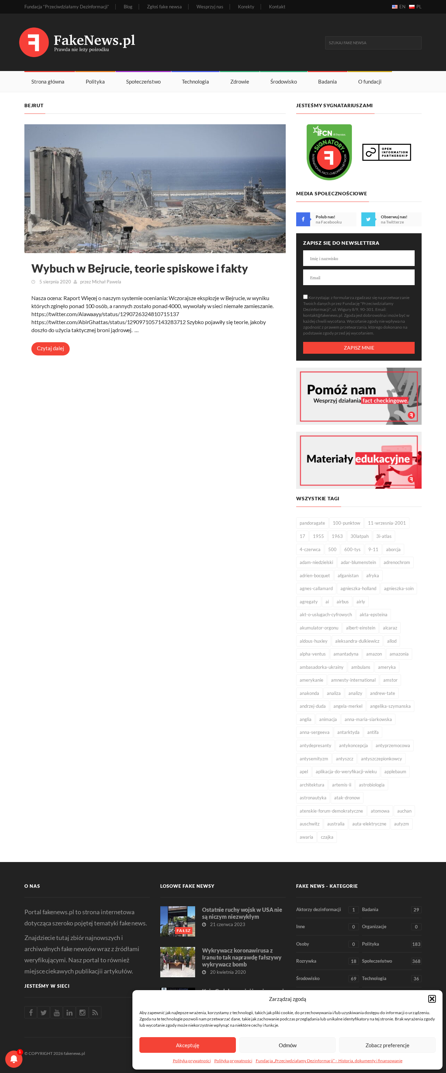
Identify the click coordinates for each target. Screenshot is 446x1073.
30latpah (360, 536)
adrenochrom (397, 562)
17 (302, 536)
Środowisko (283, 81)
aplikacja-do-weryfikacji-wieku (346, 771)
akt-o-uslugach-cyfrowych (326, 614)
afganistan (348, 575)
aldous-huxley (314, 641)
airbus (343, 601)
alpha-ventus (313, 654)
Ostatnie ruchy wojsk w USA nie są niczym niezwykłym (242, 913)
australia (336, 824)
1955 (318, 536)
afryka (372, 575)
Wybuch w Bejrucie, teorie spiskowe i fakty (139, 268)
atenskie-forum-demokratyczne (331, 811)
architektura (312, 785)
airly (360, 601)
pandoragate (312, 523)
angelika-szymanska (390, 706)
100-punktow (346, 523)
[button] (432, 998)
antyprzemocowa (393, 745)
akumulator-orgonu (319, 628)
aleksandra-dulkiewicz (357, 641)
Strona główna (47, 81)
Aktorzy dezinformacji (325, 910)
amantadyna (346, 654)
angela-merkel (347, 706)
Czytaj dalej (50, 348)
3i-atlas (384, 536)
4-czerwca (310, 549)
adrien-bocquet (315, 575)
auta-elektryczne (369, 824)
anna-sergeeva (315, 732)
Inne (325, 927)
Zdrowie (239, 81)
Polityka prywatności (192, 1060)
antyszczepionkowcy (381, 758)
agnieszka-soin (399, 588)
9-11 (373, 549)
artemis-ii (341, 785)
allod (392, 641)
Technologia (195, 81)
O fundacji (370, 81)
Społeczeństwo (143, 81)
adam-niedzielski (316, 562)
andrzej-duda (313, 706)
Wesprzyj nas (210, 6)
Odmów (288, 1045)
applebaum (395, 771)
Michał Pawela (106, 281)
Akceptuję (187, 1045)
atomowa (380, 811)
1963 (337, 536)
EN (402, 6)
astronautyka (313, 797)
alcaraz (390, 628)
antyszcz (344, 758)
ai (327, 601)
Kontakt (277, 6)
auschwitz (310, 824)
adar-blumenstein (358, 562)
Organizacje (390, 927)
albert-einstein (360, 628)
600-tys (352, 549)
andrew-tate (382, 693)
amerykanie (311, 680)
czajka (327, 837)
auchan (404, 811)
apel (304, 771)
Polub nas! (325, 216)
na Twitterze (392, 222)
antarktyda (348, 732)
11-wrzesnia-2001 (387, 523)
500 (332, 549)
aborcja (393, 549)
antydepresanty (315, 745)
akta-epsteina (373, 614)
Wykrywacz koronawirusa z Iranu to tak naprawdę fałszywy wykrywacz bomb (242, 957)
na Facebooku (329, 222)
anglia (306, 719)
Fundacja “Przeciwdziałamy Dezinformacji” (66, 6)
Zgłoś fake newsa (164, 6)
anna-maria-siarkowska (368, 719)
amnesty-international (353, 680)
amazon (374, 654)
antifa (373, 732)
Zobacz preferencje (387, 1045)
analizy (355, 693)
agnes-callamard (316, 588)
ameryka (387, 667)
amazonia (399, 654)
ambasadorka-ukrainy (322, 667)
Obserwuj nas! (394, 216)
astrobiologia (372, 785)
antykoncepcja (353, 745)
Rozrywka (326, 961)
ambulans (360, 667)
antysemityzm (314, 758)
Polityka (95, 81)
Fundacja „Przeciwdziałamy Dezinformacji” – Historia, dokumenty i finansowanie (329, 1060)
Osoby (325, 944)
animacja (328, 719)
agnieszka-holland (358, 588)
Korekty (246, 6)
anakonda (309, 693)
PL (419, 6)
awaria (306, 837)
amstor (390, 680)
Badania (327, 81)
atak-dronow (347, 797)
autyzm (401, 824)
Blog (128, 6)
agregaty (309, 601)
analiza (334, 693)
